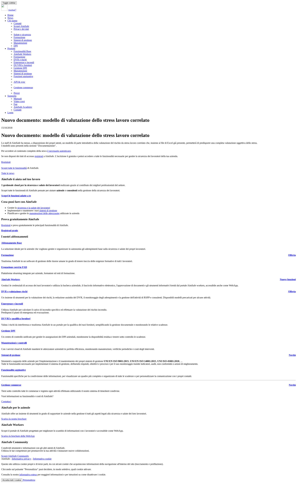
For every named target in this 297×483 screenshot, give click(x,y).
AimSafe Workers (22, 54)
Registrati (6, 162)
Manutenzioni (20, 43)
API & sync (19, 82)
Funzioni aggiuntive (23, 76)
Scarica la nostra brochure (13, 419)
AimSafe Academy (23, 107)
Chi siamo (12, 20)
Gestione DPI (20, 68)
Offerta (292, 255)
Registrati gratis (9, 230)
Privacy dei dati (21, 29)
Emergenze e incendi (24, 62)
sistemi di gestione (48, 210)
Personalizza (28, 480)
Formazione (19, 37)
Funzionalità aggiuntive (13, 370)
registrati (39, 156)
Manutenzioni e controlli (14, 343)
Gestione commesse (23, 87)
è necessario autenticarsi (59, 151)
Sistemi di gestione (23, 40)
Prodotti (11, 48)
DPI (16, 45)
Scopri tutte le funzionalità (14, 168)
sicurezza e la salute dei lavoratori (33, 207)
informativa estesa (28, 474)
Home (10, 15)
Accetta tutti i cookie (11, 480)
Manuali (18, 98)
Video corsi (19, 101)
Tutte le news (7, 173)
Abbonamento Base (11, 243)
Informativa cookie (42, 458)
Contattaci (6, 401)
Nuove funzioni (288, 279)
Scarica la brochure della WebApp (18, 436)
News (10, 18)
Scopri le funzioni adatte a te (16, 195)
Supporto (11, 96)
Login (10, 112)
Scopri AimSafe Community (15, 456)
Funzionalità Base (22, 51)
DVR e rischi (20, 59)
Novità (292, 355)
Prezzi (17, 93)
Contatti (17, 23)
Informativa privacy (21, 458)
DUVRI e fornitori (23, 65)
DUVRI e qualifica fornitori (15, 318)
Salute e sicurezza (22, 34)
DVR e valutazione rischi (14, 291)
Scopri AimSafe (21, 26)
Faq (15, 104)
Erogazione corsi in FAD (14, 267)
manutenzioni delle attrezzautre (44, 213)
